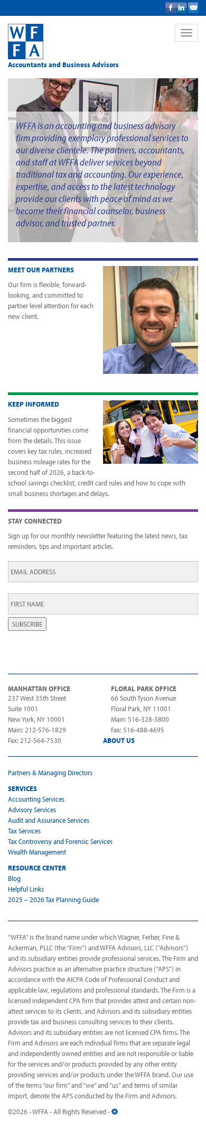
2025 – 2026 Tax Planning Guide (53, 899)
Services (22, 788)
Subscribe (27, 624)
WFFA (84, 41)
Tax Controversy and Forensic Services (60, 841)
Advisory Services (32, 809)
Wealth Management (37, 852)
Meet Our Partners (41, 269)
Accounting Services (36, 799)
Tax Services (24, 831)
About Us (119, 740)
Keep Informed (33, 404)
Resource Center (37, 868)
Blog (14, 878)
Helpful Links (26, 889)
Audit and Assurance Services (48, 820)
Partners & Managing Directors (50, 772)
